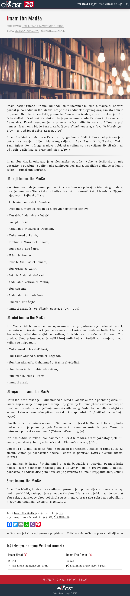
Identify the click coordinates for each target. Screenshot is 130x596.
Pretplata (48, 579)
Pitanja (118, 4)
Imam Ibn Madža (24, 513)
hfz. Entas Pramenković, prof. (43, 26)
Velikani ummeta (27, 30)
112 (61, 513)
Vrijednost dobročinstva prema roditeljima (93, 533)
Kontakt (72, 579)
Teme (101, 4)
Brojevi (93, 4)
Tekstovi (83, 4)
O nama (61, 579)
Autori (109, 4)
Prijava (83, 579)
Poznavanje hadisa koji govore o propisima (36, 533)
